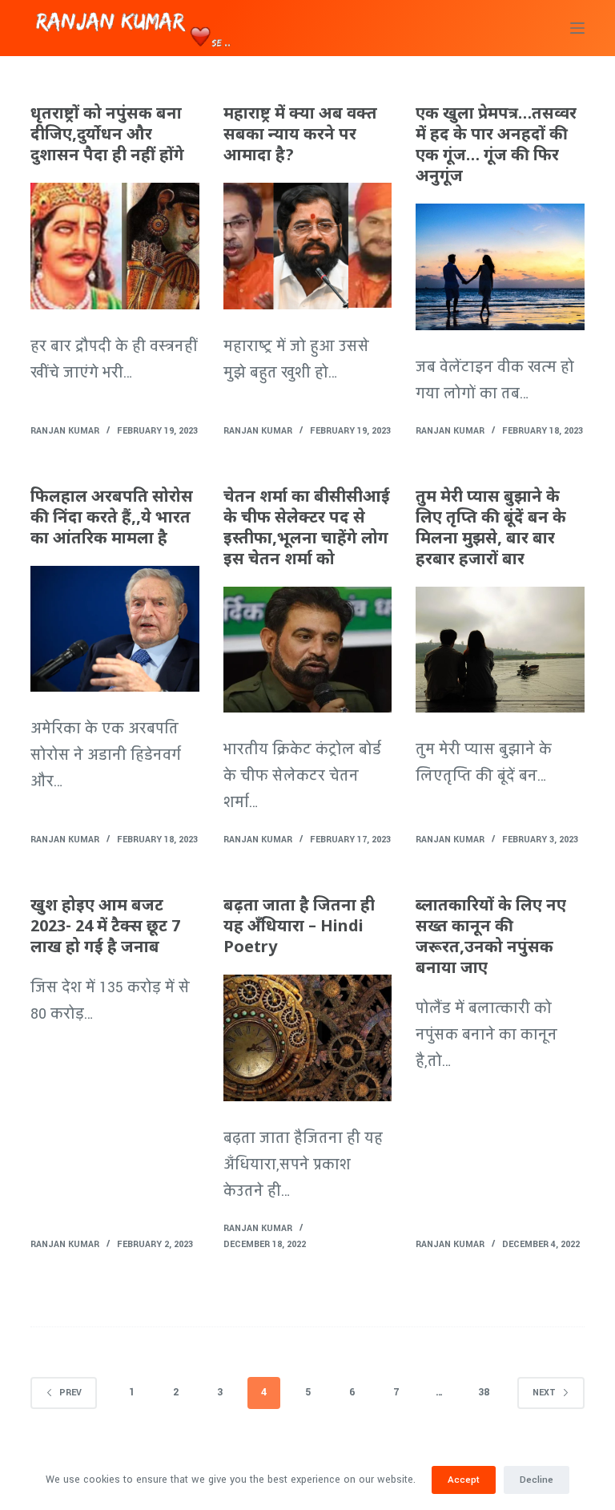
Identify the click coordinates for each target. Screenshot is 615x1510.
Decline (536, 1480)
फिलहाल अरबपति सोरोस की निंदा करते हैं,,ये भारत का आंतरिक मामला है (111, 518)
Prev (70, 1393)
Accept (464, 1480)
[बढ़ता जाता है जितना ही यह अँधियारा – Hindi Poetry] (307, 1038)
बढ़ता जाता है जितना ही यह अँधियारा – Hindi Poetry (299, 927)
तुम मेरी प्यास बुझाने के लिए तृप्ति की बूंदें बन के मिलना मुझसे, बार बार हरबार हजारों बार (491, 529)
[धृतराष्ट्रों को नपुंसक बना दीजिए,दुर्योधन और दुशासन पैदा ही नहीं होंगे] (114, 246)
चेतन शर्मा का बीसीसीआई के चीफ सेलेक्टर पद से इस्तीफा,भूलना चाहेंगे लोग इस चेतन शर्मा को (306, 529)
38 (483, 1392)
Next (544, 1393)
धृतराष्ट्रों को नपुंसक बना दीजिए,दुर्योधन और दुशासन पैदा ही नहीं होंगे (107, 135)
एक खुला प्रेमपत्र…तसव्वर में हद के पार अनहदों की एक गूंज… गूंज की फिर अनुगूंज (496, 146)
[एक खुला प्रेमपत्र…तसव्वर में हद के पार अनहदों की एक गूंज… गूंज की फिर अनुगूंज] (500, 267)
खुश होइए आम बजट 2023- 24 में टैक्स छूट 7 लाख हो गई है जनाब (105, 927)
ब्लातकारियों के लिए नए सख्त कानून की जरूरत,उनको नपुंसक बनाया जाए (491, 937)
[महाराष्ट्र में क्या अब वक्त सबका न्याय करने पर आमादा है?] (307, 246)
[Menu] (577, 28)
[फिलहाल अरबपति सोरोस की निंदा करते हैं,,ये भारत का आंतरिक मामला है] (114, 629)
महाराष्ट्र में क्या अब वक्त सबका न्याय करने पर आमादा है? (300, 135)
